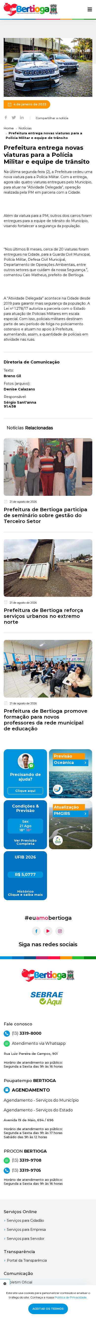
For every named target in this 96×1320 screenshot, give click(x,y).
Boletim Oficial (19, 1282)
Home (9, 128)
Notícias (25, 128)
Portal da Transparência (27, 1260)
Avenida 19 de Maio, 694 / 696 (33, 1128)
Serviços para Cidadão (25, 1220)
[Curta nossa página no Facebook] (36, 931)
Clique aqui (25, 791)
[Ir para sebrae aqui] (48, 999)
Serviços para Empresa (26, 1229)
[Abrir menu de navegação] (89, 9)
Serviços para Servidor (25, 1238)
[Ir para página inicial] (31, 9)
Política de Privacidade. (71, 1297)
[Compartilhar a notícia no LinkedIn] (22, 117)
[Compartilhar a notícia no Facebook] (6, 117)
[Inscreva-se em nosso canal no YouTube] (48, 931)
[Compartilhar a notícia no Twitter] (13, 117)
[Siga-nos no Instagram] (59, 931)
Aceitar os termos (48, 1308)
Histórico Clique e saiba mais (25, 893)
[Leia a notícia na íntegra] (48, 482)
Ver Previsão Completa (25, 842)
